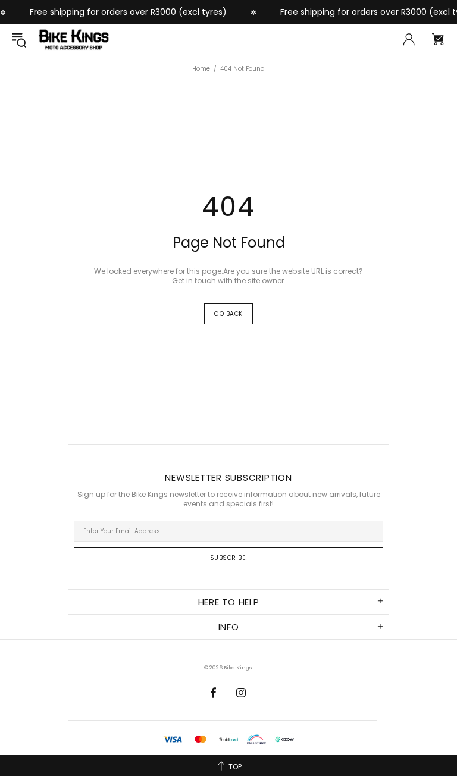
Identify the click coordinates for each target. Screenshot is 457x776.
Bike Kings (73, 39)
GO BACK (228, 313)
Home (201, 68)
